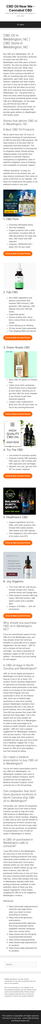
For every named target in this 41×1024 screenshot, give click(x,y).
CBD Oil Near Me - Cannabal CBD (20, 8)
